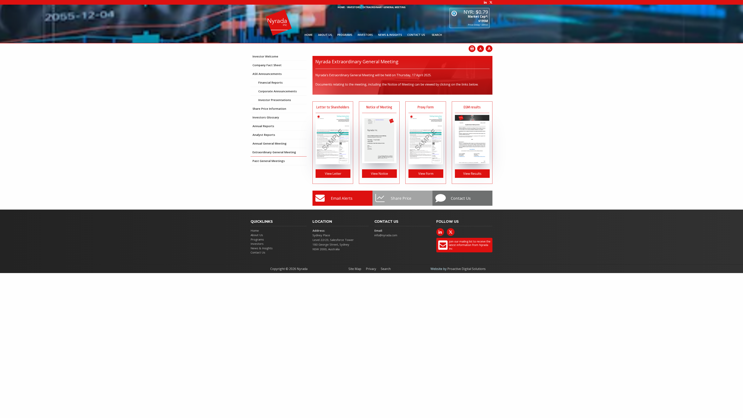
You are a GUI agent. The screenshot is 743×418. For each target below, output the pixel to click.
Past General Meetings (269, 161)
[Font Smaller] (480, 48)
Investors (365, 35)
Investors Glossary (266, 117)
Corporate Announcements (277, 91)
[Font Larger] (489, 48)
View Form (425, 173)
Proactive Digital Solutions (466, 269)
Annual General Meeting (270, 143)
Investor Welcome (265, 56)
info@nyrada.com (385, 235)
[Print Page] (472, 48)
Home (309, 35)
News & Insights (390, 35)
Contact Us (416, 35)
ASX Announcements (267, 74)
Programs (344, 35)
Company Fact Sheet (267, 65)
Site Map (354, 269)
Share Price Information (269, 108)
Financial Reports (270, 82)
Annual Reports (263, 126)
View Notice (379, 173)
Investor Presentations (274, 100)
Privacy (371, 269)
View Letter (333, 173)
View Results (472, 173)
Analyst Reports (264, 135)
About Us (325, 35)
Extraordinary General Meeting (274, 152)
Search (386, 269)
